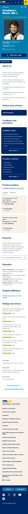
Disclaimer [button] (5, 415)
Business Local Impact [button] (8, 408)
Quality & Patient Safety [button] (9, 468)
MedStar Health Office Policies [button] (11, 444)
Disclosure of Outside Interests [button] (11, 419)
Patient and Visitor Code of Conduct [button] (12, 454)
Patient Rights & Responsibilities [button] (11, 461)
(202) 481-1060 (15, 55)
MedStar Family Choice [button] (9, 441)
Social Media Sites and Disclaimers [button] (12, 472)
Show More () (13, 385)
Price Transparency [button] (8, 465)
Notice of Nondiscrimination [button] (10, 448)
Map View (13, 192)
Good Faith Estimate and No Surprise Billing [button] (13, 433)
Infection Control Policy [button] (9, 437)
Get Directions (8, 208)
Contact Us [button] (21, 489)
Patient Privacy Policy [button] (8, 458)
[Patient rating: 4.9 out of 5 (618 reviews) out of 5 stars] (7, 17)
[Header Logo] (4, 2)
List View (5, 192)
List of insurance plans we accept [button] (12, 257)
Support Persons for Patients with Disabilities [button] (12, 476)
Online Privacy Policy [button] (8, 451)
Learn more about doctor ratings (14, 389)
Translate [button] (7, 480)
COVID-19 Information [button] (9, 412)
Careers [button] (8, 489)
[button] (11, 2)
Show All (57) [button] (13, 150)
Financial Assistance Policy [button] (10, 429)
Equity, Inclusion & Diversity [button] (10, 422)
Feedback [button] (5, 426)
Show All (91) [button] (17, 177)
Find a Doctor (6, 7)
